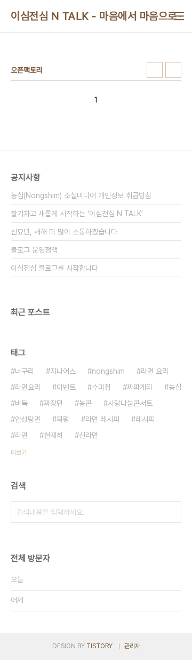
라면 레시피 (102, 419)
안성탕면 (28, 419)
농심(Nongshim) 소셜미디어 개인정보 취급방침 (81, 195)
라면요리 (28, 387)
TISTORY (99, 646)
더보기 (19, 453)
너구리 (24, 371)
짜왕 (63, 419)
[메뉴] (179, 16)
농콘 (85, 403)
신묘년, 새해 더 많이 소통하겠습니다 (64, 231)
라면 (21, 435)
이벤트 (66, 387)
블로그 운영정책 (34, 250)
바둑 (21, 403)
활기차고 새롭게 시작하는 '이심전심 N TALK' (77, 213)
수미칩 (101, 387)
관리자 (132, 646)
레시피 (145, 419)
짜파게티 (140, 387)
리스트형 (173, 70)
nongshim (108, 371)
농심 (175, 387)
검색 (171, 512)
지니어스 (63, 371)
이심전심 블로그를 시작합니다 (54, 268)
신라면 (88, 435)
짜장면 (53, 403)
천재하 (53, 435)
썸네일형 (155, 70)
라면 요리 (155, 371)
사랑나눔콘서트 (130, 403)
